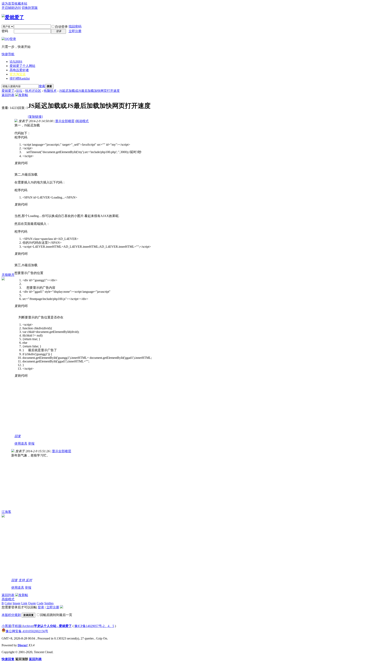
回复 (17, 436)
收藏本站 (20, 3)
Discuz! (23, 645)
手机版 (16, 626)
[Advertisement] (83, 406)
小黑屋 (6, 626)
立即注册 (75, 31)
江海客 (6, 512)
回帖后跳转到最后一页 (56, 615)
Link (24, 603)
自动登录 (61, 26)
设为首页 (8, 3)
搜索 (42, 86)
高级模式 (8, 599)
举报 (31, 443)
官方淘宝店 (18, 74)
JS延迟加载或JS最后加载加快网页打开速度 (89, 90)
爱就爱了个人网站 (22, 66)
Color (8, 603)
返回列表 (8, 95)
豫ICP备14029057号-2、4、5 (94, 626)
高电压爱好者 (19, 70)
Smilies (49, 603)
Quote (32, 603)
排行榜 (20, 78)
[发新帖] (21, 95)
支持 (22, 580)
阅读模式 (82, 121)
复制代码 (20, 163)
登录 (41, 607)
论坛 (16, 61)
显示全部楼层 (64, 121)
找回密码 (75, 26)
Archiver (27, 626)
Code (40, 603)
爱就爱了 (8, 90)
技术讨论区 (33, 90)
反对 (29, 580)
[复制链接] (35, 116)
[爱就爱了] (13, 17)
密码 (5, 31)
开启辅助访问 (11, 7)
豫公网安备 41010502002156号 (27, 631)
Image (16, 603)
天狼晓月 (8, 274)
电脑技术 (50, 90)
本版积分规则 (11, 615)
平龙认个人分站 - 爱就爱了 (53, 626)
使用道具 (20, 443)
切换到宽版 (30, 7)
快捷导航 (8, 54)
